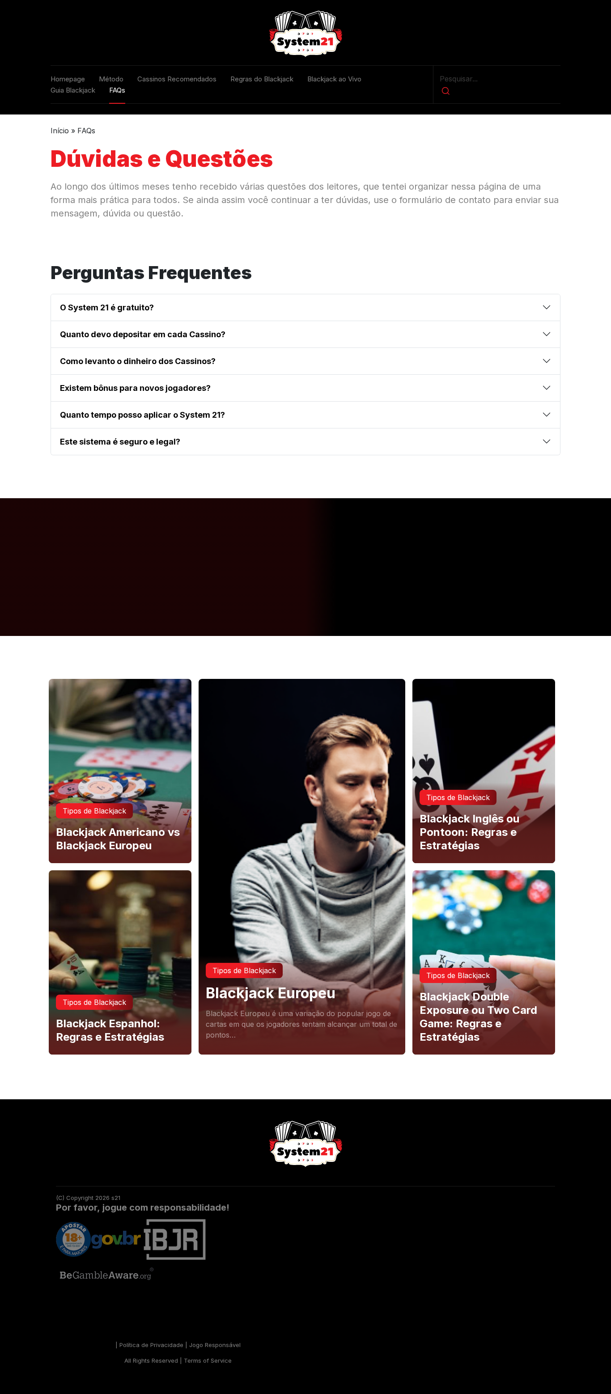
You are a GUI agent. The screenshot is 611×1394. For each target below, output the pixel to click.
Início (60, 130)
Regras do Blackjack (261, 79)
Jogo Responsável (215, 1344)
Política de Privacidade (151, 1344)
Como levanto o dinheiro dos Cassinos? (138, 361)
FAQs (117, 90)
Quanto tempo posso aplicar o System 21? (142, 414)
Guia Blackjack (73, 90)
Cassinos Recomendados (176, 79)
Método (111, 79)
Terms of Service (208, 1360)
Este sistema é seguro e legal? (120, 441)
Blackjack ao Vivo (334, 79)
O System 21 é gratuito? (107, 307)
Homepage (68, 79)
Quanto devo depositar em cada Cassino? (142, 334)
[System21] (305, 33)
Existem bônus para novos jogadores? (135, 388)
